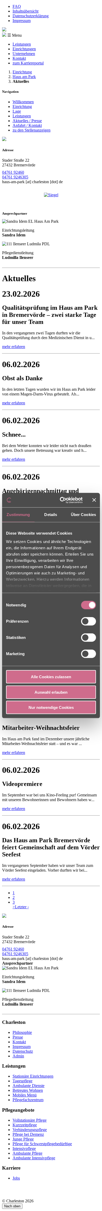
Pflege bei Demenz (28, 1134)
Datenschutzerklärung (31, 16)
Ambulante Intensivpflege (34, 1158)
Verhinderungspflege (30, 1129)
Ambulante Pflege (27, 1153)
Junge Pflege (23, 1139)
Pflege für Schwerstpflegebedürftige (42, 1144)
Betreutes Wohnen (28, 1090)
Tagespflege (22, 1081)
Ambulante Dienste (28, 1085)
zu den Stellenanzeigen (31, 130)
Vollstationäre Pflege (30, 1120)
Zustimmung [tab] (18, 514)
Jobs (16, 1178)
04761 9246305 (15, 177)
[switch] (88, 621)
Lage (17, 111)
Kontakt (19, 58)
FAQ (17, 6)
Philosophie (22, 1032)
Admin (18, 1056)
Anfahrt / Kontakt (27, 125)
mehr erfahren (13, 346)
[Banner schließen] (94, 500)
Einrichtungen (24, 49)
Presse (18, 1037)
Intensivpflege (24, 1148)
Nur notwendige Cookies (51, 707)
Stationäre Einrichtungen (33, 1076)
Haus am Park (24, 76)
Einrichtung (22, 72)
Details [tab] (50, 514)
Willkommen (23, 102)
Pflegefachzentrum (28, 1100)
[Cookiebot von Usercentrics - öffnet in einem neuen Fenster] (62, 500)
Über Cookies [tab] (83, 514)
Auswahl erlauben (51, 692)
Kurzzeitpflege (25, 1125)
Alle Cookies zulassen (51, 677)
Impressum (22, 20)
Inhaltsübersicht (25, 11)
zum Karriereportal (28, 63)
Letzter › (22, 907)
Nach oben (12, 1206)
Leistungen (22, 44)
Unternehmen (24, 53)
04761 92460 (13, 172)
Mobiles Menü (25, 1095)
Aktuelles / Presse (27, 120)
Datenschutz (23, 1051)
